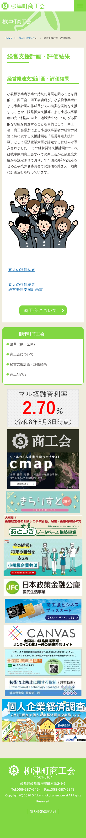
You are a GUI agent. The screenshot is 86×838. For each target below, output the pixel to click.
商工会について (21, 354)
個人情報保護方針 (43, 812)
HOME (8, 37)
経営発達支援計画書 (25, 289)
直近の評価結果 (21, 269)
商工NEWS (18, 374)
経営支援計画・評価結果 (28, 364)
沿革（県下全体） (23, 344)
